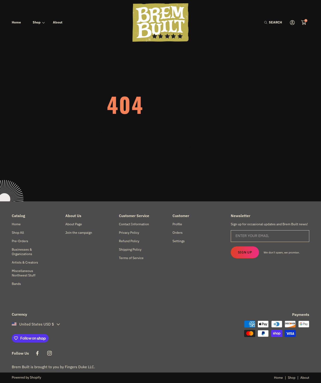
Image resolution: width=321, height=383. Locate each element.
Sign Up (245, 252)
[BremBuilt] (160, 22)
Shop (291, 377)
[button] (273, 22)
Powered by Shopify (26, 377)
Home (278, 377)
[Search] (267, 22)
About (304, 377)
